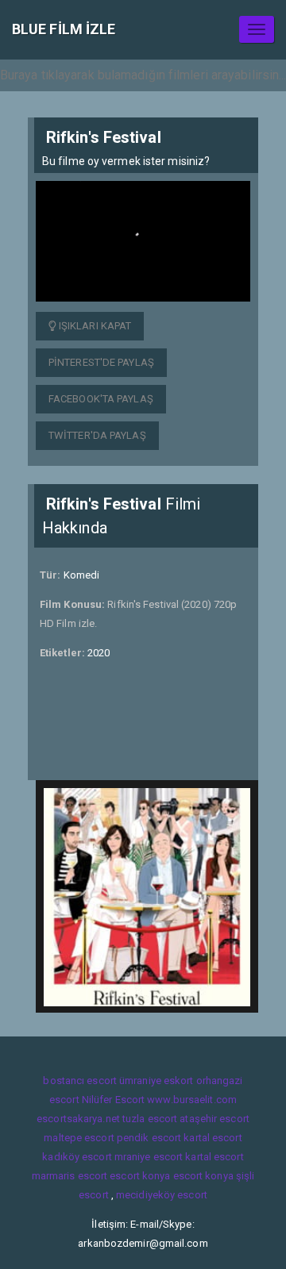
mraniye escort (148, 1157)
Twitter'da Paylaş (97, 435)
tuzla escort (149, 1119)
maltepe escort (79, 1138)
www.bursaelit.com (192, 1100)
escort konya (140, 1176)
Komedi (82, 575)
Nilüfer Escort (113, 1100)
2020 (98, 653)
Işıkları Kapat (94, 326)
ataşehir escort (214, 1119)
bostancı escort (80, 1080)
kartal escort (213, 1138)
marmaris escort (70, 1176)
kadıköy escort (76, 1157)
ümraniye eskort (156, 1080)
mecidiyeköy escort (161, 1195)
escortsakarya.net (78, 1119)
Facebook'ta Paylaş (100, 399)
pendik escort (149, 1138)
